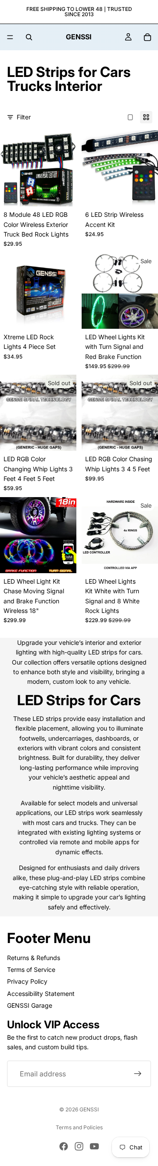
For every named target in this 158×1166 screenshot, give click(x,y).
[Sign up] (138, 1074)
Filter (24, 117)
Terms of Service (31, 969)
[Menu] (10, 37)
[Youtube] (94, 1146)
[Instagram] (79, 1146)
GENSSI (89, 1109)
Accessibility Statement (41, 993)
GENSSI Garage (29, 1005)
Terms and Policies (79, 1127)
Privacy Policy (27, 981)
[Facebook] (63, 1146)
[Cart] (147, 37)
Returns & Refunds (33, 957)
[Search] (29, 37)
